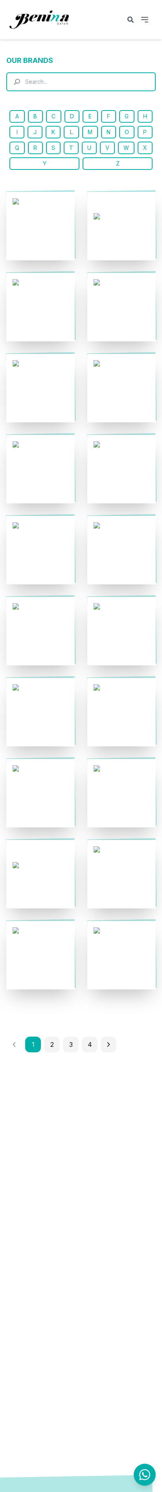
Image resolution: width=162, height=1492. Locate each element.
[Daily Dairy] (40, 955)
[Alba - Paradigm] (121, 226)
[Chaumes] (40, 712)
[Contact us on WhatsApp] (145, 1475)
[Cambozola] (40, 631)
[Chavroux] (121, 712)
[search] (130, 19)
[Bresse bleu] (121, 550)
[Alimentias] (40, 307)
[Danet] (121, 955)
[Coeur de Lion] (40, 793)
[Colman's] (40, 874)
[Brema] (40, 550)
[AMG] (121, 307)
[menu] (145, 20)
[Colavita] (121, 793)
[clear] (145, 82)
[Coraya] (121, 874)
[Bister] (121, 388)
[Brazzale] (121, 469)
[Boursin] (40, 469)
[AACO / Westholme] (40, 226)
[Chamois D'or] (121, 631)
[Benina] (40, 388)
